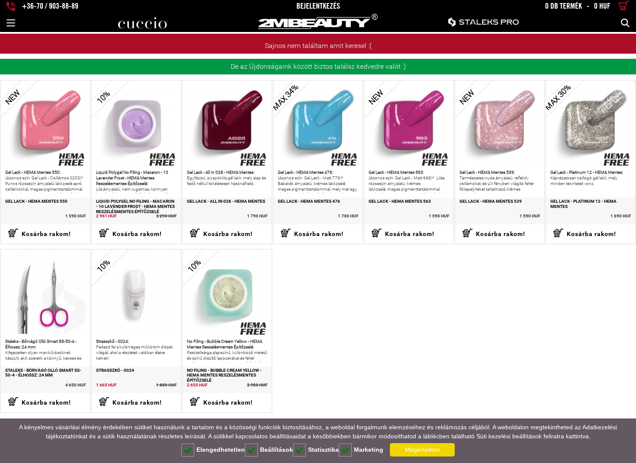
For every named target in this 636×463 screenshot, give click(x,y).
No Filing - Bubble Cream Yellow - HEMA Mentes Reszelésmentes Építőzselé (224, 375)
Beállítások (276, 449)
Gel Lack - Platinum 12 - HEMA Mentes (583, 204)
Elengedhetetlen (220, 449)
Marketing (368, 449)
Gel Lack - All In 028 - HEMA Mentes (226, 201)
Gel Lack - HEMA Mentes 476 (309, 201)
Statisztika (323, 449)
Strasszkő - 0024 (115, 370)
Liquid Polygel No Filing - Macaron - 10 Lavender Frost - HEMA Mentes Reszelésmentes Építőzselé (135, 206)
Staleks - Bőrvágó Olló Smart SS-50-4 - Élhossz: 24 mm (43, 373)
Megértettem (422, 449)
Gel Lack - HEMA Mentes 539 (490, 201)
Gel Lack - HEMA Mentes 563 (400, 201)
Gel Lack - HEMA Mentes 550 (36, 201)
